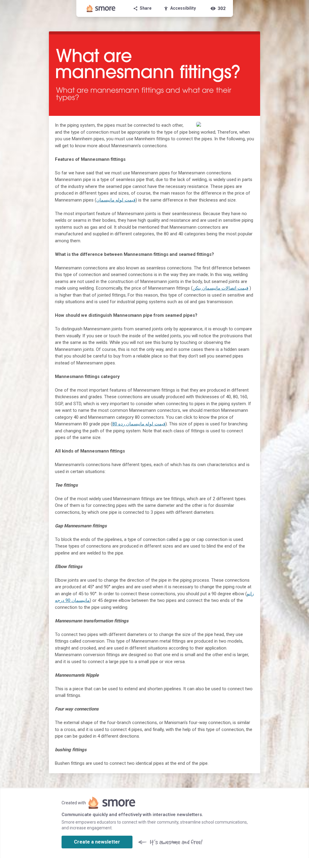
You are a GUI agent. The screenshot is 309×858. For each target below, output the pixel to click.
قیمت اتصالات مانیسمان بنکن (220, 288)
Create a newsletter (97, 842)
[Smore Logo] (101, 8)
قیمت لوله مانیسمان (115, 200)
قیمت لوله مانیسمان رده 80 (138, 424)
